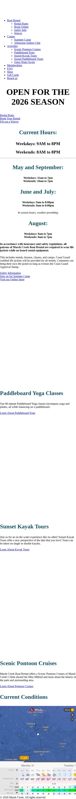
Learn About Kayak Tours (14, 549)
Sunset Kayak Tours (25, 55)
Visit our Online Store (12, 279)
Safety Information (10, 273)
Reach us (12, 78)
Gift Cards (13, 74)
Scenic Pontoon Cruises (27, 49)
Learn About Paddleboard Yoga (17, 412)
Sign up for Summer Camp (15, 276)
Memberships (14, 65)
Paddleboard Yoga (24, 52)
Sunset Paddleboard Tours (28, 58)
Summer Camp (22, 39)
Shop (10, 71)
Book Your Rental (10, 118)
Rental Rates (21, 23)
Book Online (21, 26)
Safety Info (20, 30)
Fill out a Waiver (9, 121)
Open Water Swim (24, 62)
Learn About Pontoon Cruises (16, 686)
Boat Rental (13, 20)
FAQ (10, 68)
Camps (11, 36)
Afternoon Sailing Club (27, 42)
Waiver (18, 33)
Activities (12, 46)
